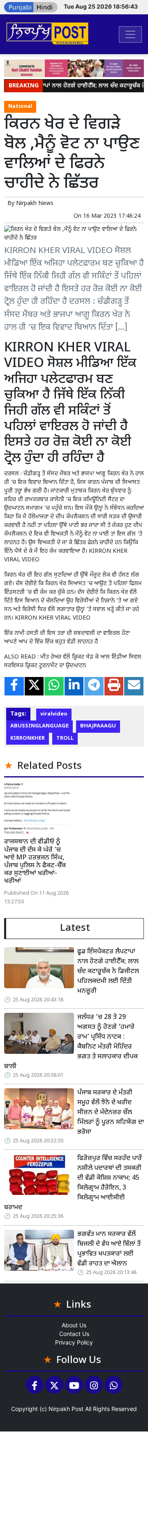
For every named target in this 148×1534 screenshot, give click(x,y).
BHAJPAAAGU (98, 726)
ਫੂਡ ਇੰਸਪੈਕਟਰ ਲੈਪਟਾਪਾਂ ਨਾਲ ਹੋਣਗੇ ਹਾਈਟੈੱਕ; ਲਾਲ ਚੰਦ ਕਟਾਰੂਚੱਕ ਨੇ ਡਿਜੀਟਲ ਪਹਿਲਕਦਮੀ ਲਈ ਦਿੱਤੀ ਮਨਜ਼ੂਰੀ (108, 972)
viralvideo (53, 714)
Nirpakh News (34, 203)
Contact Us (74, 1333)
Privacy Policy (74, 1342)
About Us (74, 1325)
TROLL (65, 738)
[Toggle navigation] (130, 34)
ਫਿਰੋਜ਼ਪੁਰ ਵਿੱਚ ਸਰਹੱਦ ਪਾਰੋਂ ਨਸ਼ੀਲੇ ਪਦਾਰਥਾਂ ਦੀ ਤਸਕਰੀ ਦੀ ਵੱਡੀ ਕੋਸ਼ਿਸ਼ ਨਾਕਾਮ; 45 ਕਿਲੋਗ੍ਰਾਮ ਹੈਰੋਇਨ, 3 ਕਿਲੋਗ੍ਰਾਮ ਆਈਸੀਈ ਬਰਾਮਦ (73, 1183)
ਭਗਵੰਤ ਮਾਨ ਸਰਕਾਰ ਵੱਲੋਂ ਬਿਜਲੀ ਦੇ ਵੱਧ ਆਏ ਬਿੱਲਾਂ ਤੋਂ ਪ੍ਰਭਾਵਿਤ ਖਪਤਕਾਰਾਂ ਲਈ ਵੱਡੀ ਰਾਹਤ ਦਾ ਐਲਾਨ (109, 1249)
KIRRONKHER (27, 738)
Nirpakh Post (66, 1408)
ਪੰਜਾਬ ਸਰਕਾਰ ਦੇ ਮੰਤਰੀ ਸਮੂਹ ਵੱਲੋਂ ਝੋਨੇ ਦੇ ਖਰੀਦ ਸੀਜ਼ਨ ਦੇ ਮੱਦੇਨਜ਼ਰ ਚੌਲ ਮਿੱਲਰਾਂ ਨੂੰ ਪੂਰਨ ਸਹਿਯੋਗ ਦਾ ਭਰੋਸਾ (110, 1113)
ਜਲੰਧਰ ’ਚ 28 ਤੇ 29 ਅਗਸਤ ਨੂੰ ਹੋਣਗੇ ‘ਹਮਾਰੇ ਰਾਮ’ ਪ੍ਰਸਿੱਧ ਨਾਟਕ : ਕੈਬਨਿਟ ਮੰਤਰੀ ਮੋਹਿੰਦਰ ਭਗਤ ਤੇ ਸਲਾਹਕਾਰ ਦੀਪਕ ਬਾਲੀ (71, 1042)
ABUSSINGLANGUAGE (39, 726)
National (20, 106)
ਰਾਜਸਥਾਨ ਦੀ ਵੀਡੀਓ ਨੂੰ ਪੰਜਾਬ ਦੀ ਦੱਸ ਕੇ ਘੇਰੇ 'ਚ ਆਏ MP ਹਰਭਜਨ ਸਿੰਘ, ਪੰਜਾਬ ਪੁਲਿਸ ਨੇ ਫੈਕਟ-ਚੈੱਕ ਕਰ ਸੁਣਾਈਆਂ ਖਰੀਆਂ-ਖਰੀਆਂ (35, 862)
